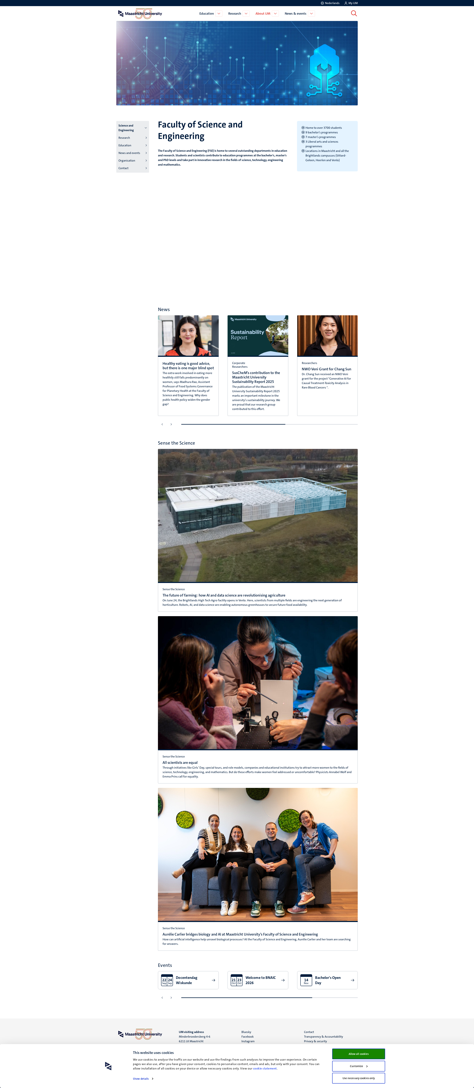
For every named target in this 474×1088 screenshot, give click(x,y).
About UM (263, 13)
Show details (141, 1079)
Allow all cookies (359, 1054)
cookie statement (265, 1068)
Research (234, 13)
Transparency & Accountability (323, 1037)
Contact (123, 168)
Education (206, 13)
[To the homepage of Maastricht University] (140, 13)
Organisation (126, 160)
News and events (129, 153)
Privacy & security (315, 1041)
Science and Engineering (126, 128)
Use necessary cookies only (359, 1078)
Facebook (247, 1037)
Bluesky (246, 1032)
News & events (295, 13)
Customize (356, 1066)
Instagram (248, 1041)
